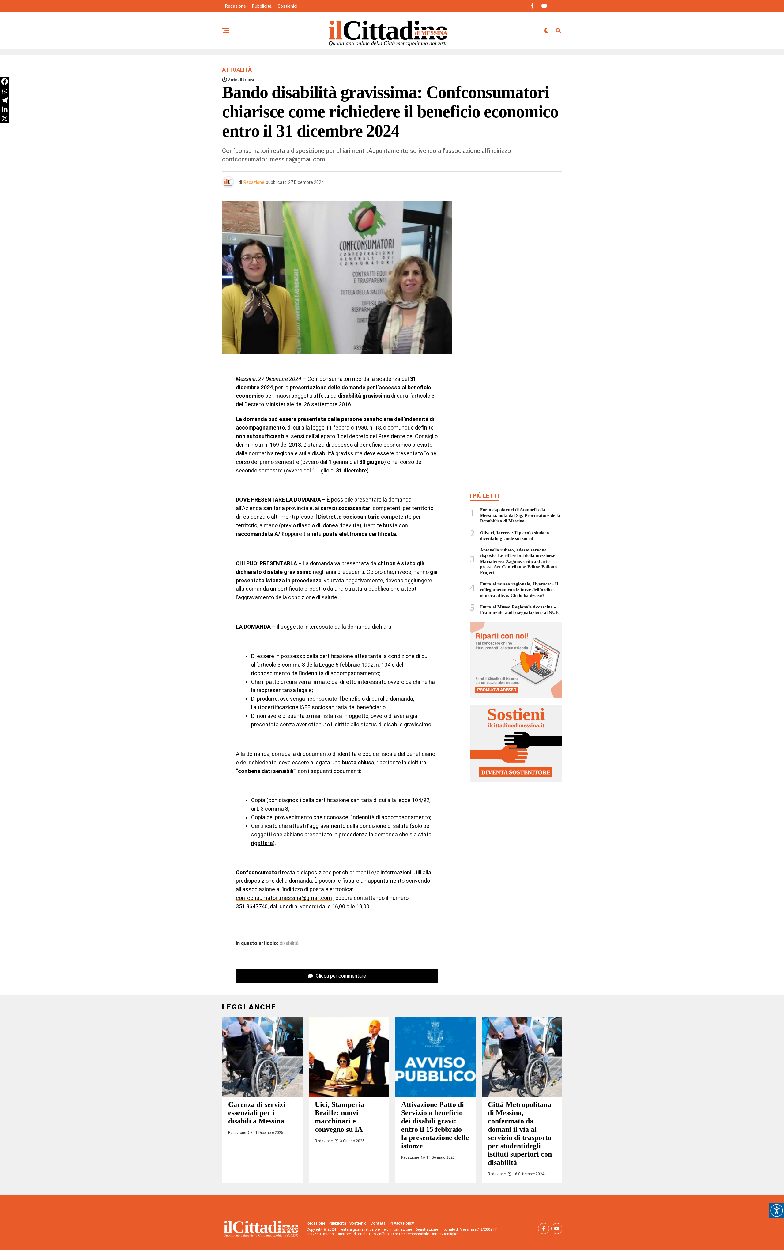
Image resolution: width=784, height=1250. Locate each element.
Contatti (378, 1223)
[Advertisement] (516, 245)
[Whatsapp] (4, 91)
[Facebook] (4, 81)
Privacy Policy (401, 1223)
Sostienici (287, 6)
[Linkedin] (4, 109)
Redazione (235, 6)
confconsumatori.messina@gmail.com (284, 898)
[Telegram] (4, 100)
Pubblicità (262, 6)
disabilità (289, 943)
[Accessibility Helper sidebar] (776, 1210)
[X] (4, 118)
